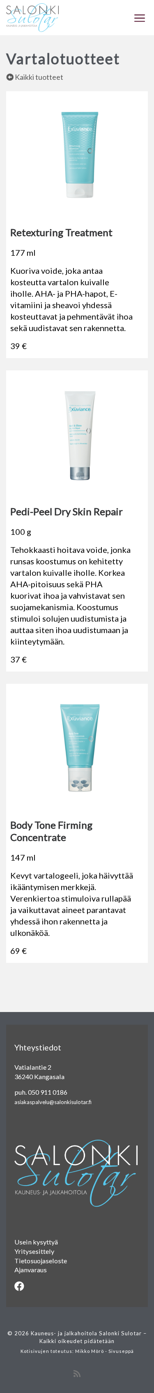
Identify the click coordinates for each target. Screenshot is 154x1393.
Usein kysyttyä (36, 1242)
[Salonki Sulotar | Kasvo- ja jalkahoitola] (32, 16)
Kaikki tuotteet (38, 76)
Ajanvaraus (30, 1270)
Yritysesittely (34, 1251)
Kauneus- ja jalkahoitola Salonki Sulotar (86, 1333)
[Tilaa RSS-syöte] (77, 1373)
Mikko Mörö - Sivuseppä (104, 1351)
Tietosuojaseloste (40, 1261)
